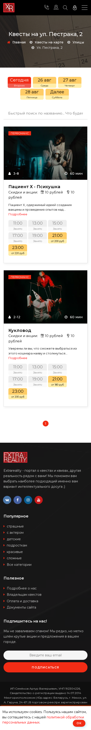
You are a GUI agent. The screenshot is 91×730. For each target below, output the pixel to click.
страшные (15, 526)
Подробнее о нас (22, 588)
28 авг (32, 94)
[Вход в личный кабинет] (74, 7)
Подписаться (45, 667)
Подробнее (17, 214)
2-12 (16, 317)
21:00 (57, 238)
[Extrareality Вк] (7, 500)
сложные (14, 558)
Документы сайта (21, 607)
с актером (15, 532)
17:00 (18, 238)
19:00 (37, 238)
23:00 (17, 250)
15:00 (57, 225)
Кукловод (19, 330)
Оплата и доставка (22, 601)
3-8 (15, 173)
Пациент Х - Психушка (34, 186)
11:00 (17, 225)
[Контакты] (46, 7)
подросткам (17, 545)
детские (14, 539)
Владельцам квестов (24, 595)
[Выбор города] (56, 7)
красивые (15, 552)
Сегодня (19, 82)
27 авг (70, 82)
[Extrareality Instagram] (28, 500)
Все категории (19, 565)
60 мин (76, 173)
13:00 (37, 225)
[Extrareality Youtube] (39, 500)
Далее (57, 94)
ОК (79, 723)
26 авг (44, 82)
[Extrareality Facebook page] (18, 500)
